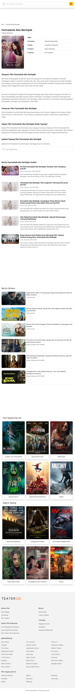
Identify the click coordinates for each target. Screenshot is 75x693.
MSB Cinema (30, 660)
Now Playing (5, 612)
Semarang (54, 678)
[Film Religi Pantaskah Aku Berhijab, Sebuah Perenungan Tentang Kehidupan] (10, 221)
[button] (71, 4)
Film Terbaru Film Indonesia (10, 633)
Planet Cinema (5, 663)
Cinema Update (44, 615)
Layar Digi (29, 654)
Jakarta (28, 675)
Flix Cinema (4, 648)
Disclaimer (42, 627)
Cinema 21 (54, 642)
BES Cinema (5, 642)
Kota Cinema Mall (6, 654)
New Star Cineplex (57, 660)
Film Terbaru (5, 618)
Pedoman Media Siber (46, 630)
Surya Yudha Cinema (32, 667)
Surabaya (4, 678)
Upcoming (4, 615)
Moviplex (4, 660)
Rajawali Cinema (56, 663)
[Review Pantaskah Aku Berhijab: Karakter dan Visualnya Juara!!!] (10, 170)
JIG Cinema (54, 651)
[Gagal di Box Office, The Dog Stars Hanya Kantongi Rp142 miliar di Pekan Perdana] (13, 298)
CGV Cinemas (30, 642)
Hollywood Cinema (7, 651)
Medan (3, 682)
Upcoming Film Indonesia (9, 630)
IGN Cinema (30, 651)
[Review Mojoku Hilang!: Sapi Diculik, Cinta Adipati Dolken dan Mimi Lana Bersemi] (13, 314)
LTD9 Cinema (5, 657)
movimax (54, 657)
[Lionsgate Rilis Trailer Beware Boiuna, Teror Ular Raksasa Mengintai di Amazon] (13, 377)
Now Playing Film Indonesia (10, 627)
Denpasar (29, 678)
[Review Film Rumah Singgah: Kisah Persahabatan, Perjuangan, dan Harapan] (13, 330)
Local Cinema (55, 654)
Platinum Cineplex (32, 663)
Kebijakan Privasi (44, 624)
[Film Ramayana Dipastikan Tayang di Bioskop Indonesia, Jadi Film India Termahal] (13, 361)
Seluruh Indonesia (7, 675)
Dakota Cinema (31, 645)
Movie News (43, 612)
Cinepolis (4, 645)
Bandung (54, 675)
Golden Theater (56, 648)
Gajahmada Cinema (32, 648)
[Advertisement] (37, 401)
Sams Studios (5, 667)
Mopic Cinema (30, 657)
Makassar (29, 682)
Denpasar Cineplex (57, 645)
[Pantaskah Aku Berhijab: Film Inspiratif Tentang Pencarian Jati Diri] (10, 186)
